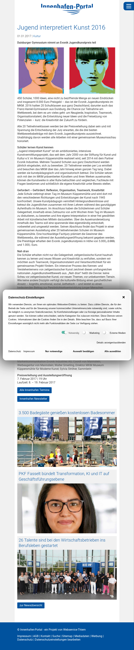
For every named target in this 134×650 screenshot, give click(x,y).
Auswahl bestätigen (83, 351)
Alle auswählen (113, 351)
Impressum (29, 351)
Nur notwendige (53, 351)
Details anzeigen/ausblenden (111, 342)
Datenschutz (14, 351)
